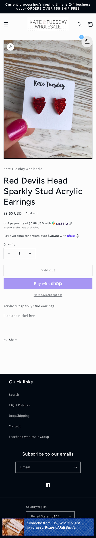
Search (14, 394)
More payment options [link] (48, 295)
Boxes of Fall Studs (60, 527)
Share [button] (13, 339)
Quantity (9, 244)
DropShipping (19, 415)
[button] (6, 24)
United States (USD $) (46, 516)
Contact (15, 426)
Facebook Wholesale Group (29, 436)
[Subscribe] (75, 467)
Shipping (9, 227)
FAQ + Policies (19, 405)
